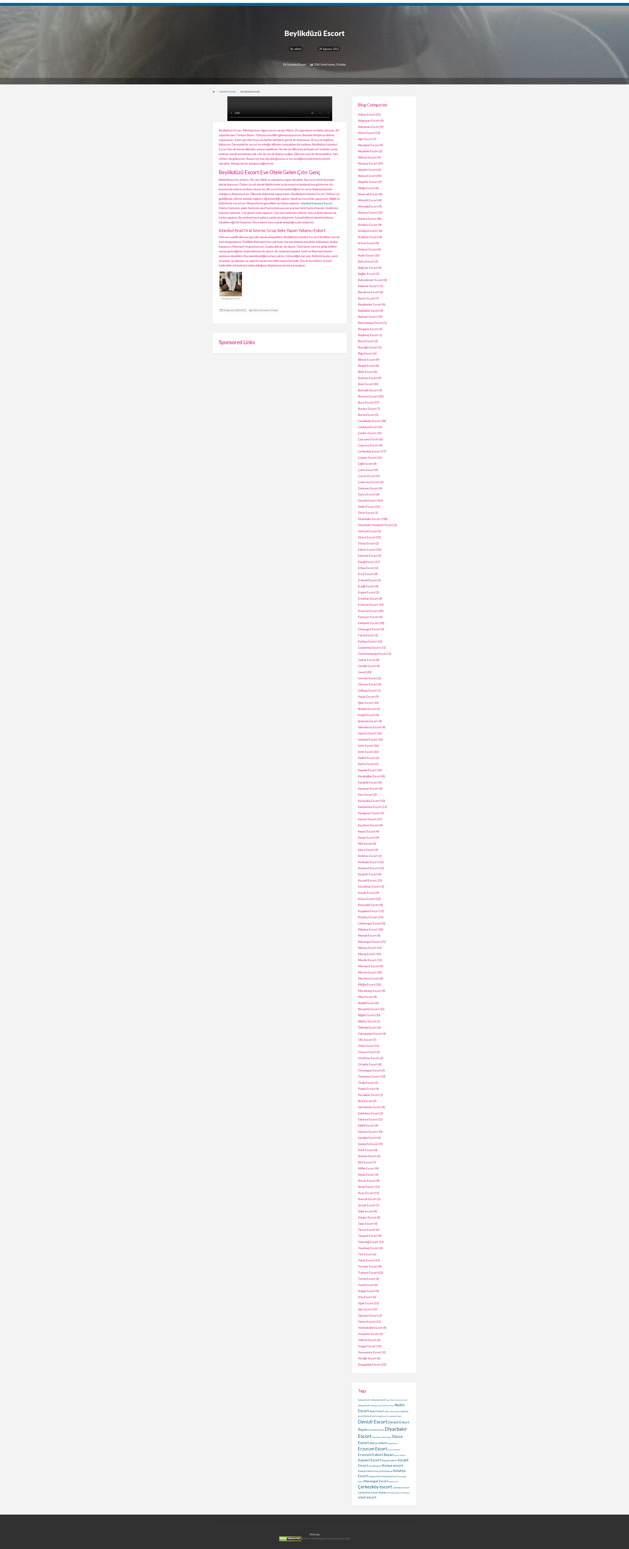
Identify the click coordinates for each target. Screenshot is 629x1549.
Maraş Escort (366, 954)
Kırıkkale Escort (368, 862)
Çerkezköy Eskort (401, 1487)
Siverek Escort (367, 1199)
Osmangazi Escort (369, 1070)
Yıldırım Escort (367, 1340)
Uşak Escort (365, 1303)
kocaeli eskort (375, 1466)
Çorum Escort (367, 476)
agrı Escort (391, 1400)
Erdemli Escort (367, 580)
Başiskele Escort (368, 310)
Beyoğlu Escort (368, 347)
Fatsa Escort (366, 635)
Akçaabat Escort (368, 145)
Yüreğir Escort (367, 1358)
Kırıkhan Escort (368, 856)
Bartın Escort (366, 298)
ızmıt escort (367, 1497)
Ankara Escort (367, 218)
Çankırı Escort (367, 433)
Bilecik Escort (366, 359)
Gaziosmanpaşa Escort (372, 653)
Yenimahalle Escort (370, 1327)
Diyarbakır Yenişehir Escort (375, 525)
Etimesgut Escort (369, 629)
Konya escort (392, 1465)
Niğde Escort (366, 1015)
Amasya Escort (367, 212)
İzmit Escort (365, 752)
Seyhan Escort (367, 1156)
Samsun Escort (367, 1131)
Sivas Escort (365, 1193)
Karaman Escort (368, 788)
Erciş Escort (365, 574)
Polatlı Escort (366, 1088)
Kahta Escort (366, 764)
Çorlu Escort (366, 470)
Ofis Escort (365, 1039)
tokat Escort (393, 1481)
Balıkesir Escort (368, 286)
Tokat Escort (366, 1260)
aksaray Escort (402, 1400)
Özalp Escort (366, 1082)
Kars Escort (365, 794)
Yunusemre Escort (369, 1352)
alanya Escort (364, 1405)
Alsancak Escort (368, 194)
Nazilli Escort (366, 1003)
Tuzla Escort (366, 1285)
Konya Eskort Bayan (383, 1471)
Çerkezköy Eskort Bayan (372, 1492)
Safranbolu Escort (369, 1107)
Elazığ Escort (366, 562)
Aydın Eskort (376, 1411)
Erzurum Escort (368, 611)
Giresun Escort (367, 684)
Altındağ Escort (368, 206)
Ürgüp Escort (366, 1291)
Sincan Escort (366, 1180)
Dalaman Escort (368, 488)
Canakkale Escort (394, 1416)
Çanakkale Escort (369, 421)
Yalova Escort (366, 1321)
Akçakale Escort (368, 151)
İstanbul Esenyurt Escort (316, 203)
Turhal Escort (366, 1278)
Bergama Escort (368, 329)
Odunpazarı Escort (370, 1033)
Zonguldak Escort (369, 1364)
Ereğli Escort (366, 586)
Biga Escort (365, 353)
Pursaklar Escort (368, 1095)
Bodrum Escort (367, 378)
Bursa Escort (366, 414)
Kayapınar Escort (369, 813)
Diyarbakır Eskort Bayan (381, 1437)
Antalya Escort (367, 231)
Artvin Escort (366, 243)
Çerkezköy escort (375, 1486)
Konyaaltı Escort (368, 905)
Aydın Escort (366, 255)
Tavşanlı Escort (367, 1235)
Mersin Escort (367, 972)
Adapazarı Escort (369, 120)
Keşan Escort (366, 837)
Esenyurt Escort (368, 617)
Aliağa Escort (366, 188)
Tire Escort (365, 1254)
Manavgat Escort (369, 941)
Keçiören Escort (368, 825)
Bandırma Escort (368, 292)
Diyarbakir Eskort (376, 1430)
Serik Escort (365, 1150)
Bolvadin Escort (368, 390)
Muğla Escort (366, 984)
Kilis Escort (365, 843)
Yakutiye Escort (368, 1315)
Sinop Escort (366, 1186)
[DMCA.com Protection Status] (290, 1538)
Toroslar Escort (368, 1266)
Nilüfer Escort (367, 1021)
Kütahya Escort (368, 917)
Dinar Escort (366, 512)
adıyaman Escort (378, 1400)
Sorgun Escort (367, 1217)
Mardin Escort (367, 960)
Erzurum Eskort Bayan (375, 1454)
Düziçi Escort (366, 543)
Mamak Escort (367, 935)
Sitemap (315, 1534)
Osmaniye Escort (369, 1076)
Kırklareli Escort (368, 868)
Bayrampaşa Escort (370, 322)
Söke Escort (365, 1211)
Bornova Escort (368, 396)
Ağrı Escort (365, 139)
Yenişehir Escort (368, 1334)
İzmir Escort (365, 745)
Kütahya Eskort (376, 1476)
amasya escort (376, 1405)
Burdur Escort (367, 408)
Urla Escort (365, 1297)
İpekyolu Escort (368, 721)
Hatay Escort (366, 696)
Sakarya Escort (367, 1119)
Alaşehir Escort (368, 182)
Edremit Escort (367, 555)
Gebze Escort (366, 660)
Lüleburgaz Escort (369, 923)
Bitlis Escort (365, 371)
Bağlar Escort (366, 273)
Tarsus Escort (366, 1229)
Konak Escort (366, 892)
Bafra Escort (366, 261)
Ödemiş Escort (367, 1027)
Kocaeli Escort (367, 880)
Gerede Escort (367, 678)
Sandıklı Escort (367, 1137)
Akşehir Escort (367, 169)
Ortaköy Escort (367, 1064)
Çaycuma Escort (368, 439)
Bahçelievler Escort (370, 280)
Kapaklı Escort (367, 770)
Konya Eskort (365, 1470)
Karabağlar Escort (369, 776)
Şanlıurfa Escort (368, 1144)
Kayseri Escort (367, 819)
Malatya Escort (367, 929)
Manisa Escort (367, 948)
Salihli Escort (366, 1125)
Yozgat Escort (367, 1346)
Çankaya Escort (368, 427)
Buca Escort (365, 402)
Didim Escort (366, 506)
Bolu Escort (365, 384)
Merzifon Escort (368, 978)
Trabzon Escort (368, 1272)
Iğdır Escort (365, 703)
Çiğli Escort (365, 463)
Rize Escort (365, 1101)
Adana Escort (366, 114)
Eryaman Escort (368, 598)
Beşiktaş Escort (368, 335)
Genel (362, 672)
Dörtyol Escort (367, 531)
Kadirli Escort (366, 758)
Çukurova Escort (369, 482)
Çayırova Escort (368, 445)
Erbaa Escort (366, 568)
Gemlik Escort (367, 666)
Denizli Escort (367, 500)
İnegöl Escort (366, 715)
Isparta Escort (367, 733)
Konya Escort (366, 899)
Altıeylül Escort (367, 200)
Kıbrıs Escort (366, 850)
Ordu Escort (366, 1046)
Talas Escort (365, 1223)
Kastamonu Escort (369, 807)
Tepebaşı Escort (368, 1248)
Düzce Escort (366, 537)
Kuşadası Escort (368, 911)
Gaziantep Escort (369, 647)
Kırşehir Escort (367, 874)
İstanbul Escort (296, 64)
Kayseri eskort (389, 1460)
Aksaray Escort (367, 163)
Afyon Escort (366, 133)
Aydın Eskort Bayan (392, 1411)
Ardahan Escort (368, 237)
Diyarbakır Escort (369, 519)
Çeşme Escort (367, 457)
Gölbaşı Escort (367, 690)
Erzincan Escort (368, 604)
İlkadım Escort (367, 709)
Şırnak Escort (366, 1205)
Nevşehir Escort (368, 1009)
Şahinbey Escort (368, 1113)
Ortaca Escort (367, 1052)
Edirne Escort (366, 549)
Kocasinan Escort (369, 886)
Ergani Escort (366, 592)
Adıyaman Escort (369, 126)
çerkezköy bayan (393, 1493)
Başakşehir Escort (369, 304)
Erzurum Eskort (394, 1450)
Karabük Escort (368, 782)
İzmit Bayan (405, 1493)
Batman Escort (367, 316)
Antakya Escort (368, 224)
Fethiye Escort (367, 641)
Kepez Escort (366, 831)
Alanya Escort (367, 175)
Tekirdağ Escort (368, 1242)
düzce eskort (378, 1443)
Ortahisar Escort (368, 1058)
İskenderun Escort (369, 727)
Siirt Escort (365, 1162)
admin (298, 48)
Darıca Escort (366, 494)
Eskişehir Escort (368, 623)
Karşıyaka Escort (369, 801)
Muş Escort (365, 997)
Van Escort (365, 1309)
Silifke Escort (366, 1168)
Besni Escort (366, 341)
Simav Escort (366, 1174)
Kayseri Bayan (399, 1455)
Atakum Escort (367, 249)
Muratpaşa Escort (369, 990)
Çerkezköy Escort (369, 451)
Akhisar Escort (367, 157)
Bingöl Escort (366, 365)
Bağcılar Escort (367, 267)
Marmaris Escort (368, 966)
